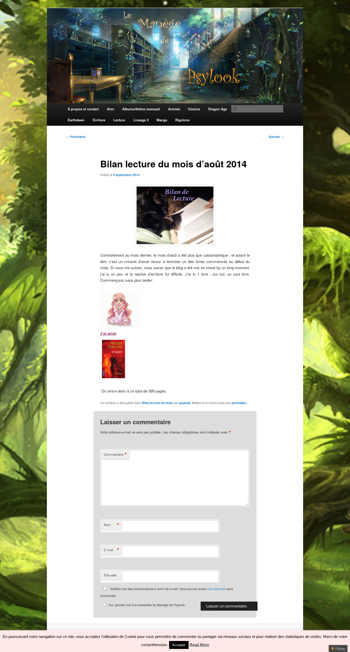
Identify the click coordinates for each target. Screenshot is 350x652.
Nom (111, 525)
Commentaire (115, 454)
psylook (184, 402)
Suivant (276, 136)
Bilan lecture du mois (157, 402)
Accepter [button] (179, 645)
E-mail (111, 550)
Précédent (75, 136)
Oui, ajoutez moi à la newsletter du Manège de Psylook (146, 605)
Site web (110, 575)
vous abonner (216, 588)
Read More (199, 645)
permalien (239, 402)
